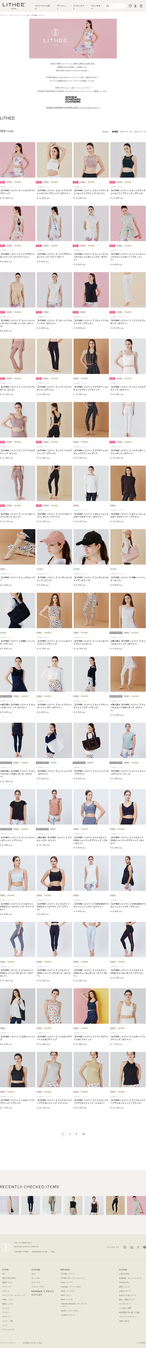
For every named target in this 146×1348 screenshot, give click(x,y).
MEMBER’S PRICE (43, 1291)
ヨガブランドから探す (22, 15)
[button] (83, 1134)
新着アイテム (7, 1282)
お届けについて (125, 1291)
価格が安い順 (126, 131)
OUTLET (37, 1294)
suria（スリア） (67, 1282)
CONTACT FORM (21, 1252)
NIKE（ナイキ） (67, 1300)
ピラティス (36, 1282)
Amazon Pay (124, 1282)
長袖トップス (7, 1304)
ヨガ (33, 1274)
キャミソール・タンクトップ (13, 1295)
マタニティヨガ (38, 1287)
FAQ (53, 1252)
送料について (124, 1287)
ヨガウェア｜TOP (6, 15)
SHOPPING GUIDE (39, 1252)
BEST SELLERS (8, 1278)
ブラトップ (6, 1287)
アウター (5, 1312)
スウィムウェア (8, 1330)
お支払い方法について (127, 1295)
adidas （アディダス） (70, 1311)
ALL (4, 1274)
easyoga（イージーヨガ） (71, 1287)
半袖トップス (7, 1300)
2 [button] (69, 1134)
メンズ (5, 1325)
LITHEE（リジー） (68, 1274)
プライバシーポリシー (127, 1317)
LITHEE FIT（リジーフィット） (73, 1278)
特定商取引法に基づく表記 (129, 1312)
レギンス (5, 1291)
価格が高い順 (140, 131)
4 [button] (76, 1134)
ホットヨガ (36, 1278)
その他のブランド (68, 1315)
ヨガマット (6, 1317)
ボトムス (5, 1308)
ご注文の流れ (124, 1274)
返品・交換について (127, 1300)
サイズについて (125, 1304)
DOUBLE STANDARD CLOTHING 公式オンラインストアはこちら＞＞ (73, 108)
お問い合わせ (124, 1321)
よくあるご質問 (125, 1308)
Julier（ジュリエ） (68, 1291)
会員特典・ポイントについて (130, 1278)
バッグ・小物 (7, 1321)
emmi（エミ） (66, 1295)
